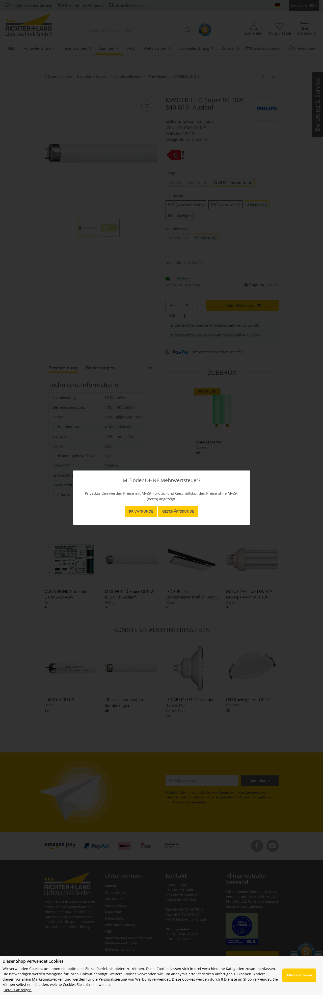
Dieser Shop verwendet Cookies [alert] (33, 961)
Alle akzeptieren (299, 975)
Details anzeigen (18, 989)
